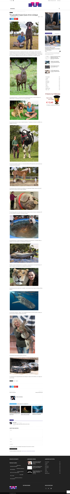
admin (47, 29)
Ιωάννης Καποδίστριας (39, 392)
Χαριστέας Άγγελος (13, 392)
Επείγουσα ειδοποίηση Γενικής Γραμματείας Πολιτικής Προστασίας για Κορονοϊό (55, 57)
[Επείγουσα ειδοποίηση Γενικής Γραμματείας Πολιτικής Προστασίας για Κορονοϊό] (47, 57)
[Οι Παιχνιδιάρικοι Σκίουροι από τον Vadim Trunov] (15, 409)
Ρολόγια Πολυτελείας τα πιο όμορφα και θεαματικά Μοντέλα (37, 472)
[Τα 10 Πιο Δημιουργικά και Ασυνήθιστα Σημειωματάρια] (47, 71)
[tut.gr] (35, 4)
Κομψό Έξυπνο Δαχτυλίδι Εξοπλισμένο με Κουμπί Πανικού (37, 462)
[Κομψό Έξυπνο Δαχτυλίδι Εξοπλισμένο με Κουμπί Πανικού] (29, 463)
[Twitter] (13, 0)
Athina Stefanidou (13, 16)
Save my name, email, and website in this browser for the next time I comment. (22, 446)
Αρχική (10, 11)
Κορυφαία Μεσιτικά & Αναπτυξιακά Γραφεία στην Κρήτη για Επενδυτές (52, 26)
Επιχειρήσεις (48, 24)
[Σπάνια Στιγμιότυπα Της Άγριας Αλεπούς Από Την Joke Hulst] (26, 409)
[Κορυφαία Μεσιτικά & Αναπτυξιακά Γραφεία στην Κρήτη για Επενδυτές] (52, 21)
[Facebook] (10, 0)
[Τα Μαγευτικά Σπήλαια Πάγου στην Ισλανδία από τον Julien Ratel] (37, 409)
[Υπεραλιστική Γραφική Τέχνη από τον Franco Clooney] (29, 467)
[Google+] (12, 0)
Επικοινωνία (58, 0)
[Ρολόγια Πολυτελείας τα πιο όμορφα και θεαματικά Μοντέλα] (29, 472)
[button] (59, 8)
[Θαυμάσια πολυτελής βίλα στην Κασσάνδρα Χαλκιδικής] (47, 62)
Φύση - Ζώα (14, 11)
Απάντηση (14, 425)
